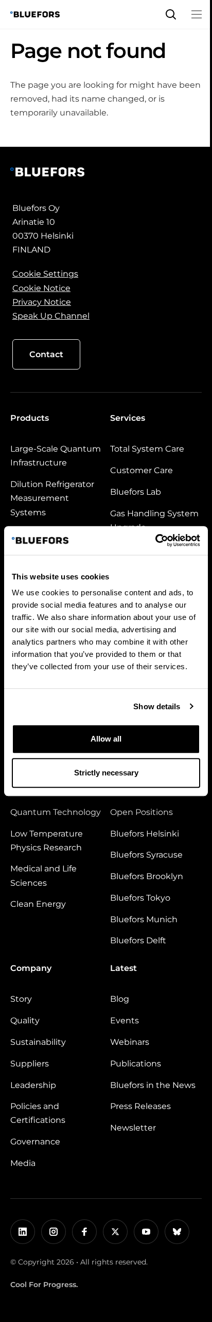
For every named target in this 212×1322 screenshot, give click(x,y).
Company (30, 968)
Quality (25, 1020)
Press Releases (140, 1106)
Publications (135, 1063)
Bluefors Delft (138, 940)
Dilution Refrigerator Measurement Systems (52, 498)
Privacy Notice (41, 302)
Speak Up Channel (51, 316)
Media (23, 1163)
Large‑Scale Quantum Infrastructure (55, 456)
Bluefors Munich (144, 919)
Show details (156, 706)
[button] (171, 14)
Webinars (129, 1042)
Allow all (106, 738)
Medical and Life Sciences (43, 875)
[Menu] (196, 14)
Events (124, 1020)
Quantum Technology (55, 812)
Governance (35, 1141)
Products (29, 418)
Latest (123, 968)
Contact (46, 354)
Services (127, 418)
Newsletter (133, 1128)
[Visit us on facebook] (84, 1231)
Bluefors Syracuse (146, 855)
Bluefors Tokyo (140, 898)
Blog (119, 999)
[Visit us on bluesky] (177, 1231)
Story (21, 999)
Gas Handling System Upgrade (154, 520)
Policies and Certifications (37, 1113)
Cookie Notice (41, 288)
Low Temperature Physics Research (46, 840)
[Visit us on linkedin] (22, 1231)
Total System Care (147, 449)
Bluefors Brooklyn (146, 876)
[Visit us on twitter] (115, 1231)
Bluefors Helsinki (144, 834)
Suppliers (29, 1063)
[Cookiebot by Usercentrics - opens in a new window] (155, 540)
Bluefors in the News (153, 1085)
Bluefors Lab (135, 492)
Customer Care (141, 470)
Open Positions (141, 812)
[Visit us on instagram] (53, 1231)
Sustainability (38, 1042)
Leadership (33, 1085)
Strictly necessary (106, 772)
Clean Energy (38, 904)
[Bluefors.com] (35, 14)
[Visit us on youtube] (146, 1231)
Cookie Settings (45, 274)
